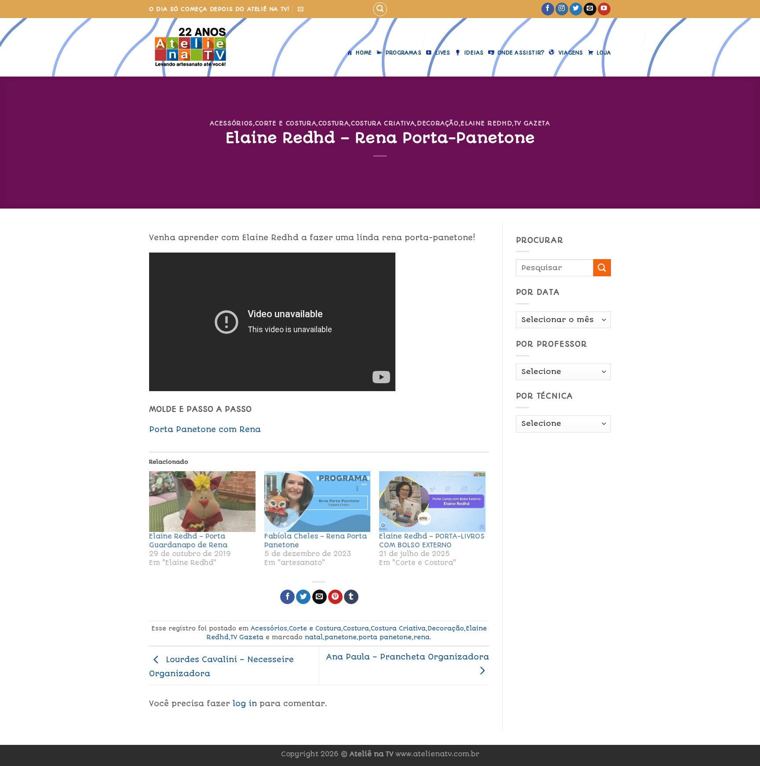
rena (421, 637)
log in (245, 703)
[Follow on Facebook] (547, 9)
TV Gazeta (532, 123)
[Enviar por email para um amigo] (319, 597)
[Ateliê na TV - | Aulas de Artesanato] (197, 47)
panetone (341, 637)
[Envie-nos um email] (590, 9)
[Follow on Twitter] (576, 9)
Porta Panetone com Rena (205, 429)
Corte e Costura (286, 123)
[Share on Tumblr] (351, 597)
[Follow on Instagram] (561, 9)
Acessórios (231, 123)
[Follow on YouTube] (604, 9)
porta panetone (385, 637)
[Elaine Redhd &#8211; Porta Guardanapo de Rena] (202, 501)
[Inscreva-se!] (300, 9)
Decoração (438, 123)
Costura (333, 123)
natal (314, 637)
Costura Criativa (383, 123)
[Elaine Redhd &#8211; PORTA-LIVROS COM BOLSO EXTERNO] (432, 501)
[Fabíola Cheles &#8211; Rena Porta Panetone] (317, 501)
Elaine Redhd (486, 123)
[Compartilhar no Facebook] (287, 597)
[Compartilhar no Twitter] (303, 597)
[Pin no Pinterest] (335, 597)
